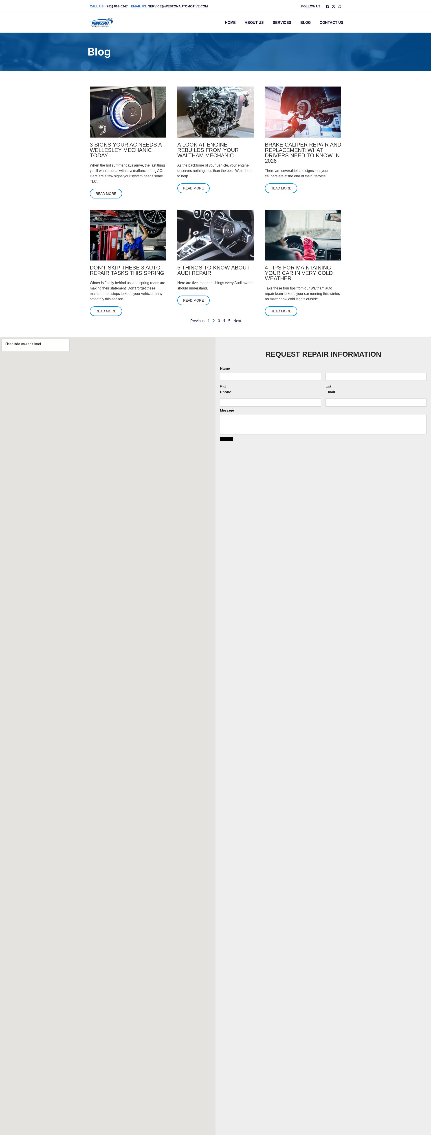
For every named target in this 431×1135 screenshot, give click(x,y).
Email (330, 392)
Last (328, 386)
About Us (254, 22)
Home (230, 22)
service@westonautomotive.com (169, 6)
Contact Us (331, 22)
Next (237, 321)
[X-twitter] (333, 6)
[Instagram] (339, 6)
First (223, 386)
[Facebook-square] (328, 6)
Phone (225, 392)
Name (225, 368)
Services (282, 22)
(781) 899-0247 (109, 6)
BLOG (305, 22)
